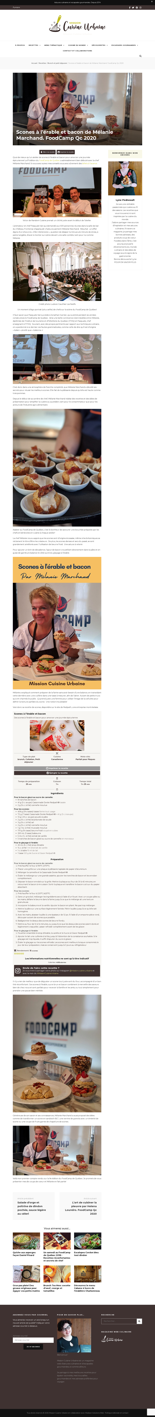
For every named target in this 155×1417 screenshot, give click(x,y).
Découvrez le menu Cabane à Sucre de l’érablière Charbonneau (87, 1288)
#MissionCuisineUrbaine (47, 973)
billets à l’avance (89, 163)
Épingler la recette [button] (58, 773)
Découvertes (98, 45)
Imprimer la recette (67, 152)
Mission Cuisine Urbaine (77, 34)
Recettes (33, 45)
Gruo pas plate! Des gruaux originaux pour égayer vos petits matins (26, 1288)
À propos (16, 7)
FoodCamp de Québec (49, 160)
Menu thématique (53, 45)
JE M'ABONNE (33, 1347)
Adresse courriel (20, 1336)
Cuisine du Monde (77, 45)
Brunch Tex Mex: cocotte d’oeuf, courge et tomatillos (56, 1288)
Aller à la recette (49, 152)
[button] (15, 953)
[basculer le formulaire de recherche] (140, 56)
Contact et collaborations (77, 51)
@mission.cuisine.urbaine (81, 971)
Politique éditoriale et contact (116, 1413)
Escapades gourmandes (124, 45)
